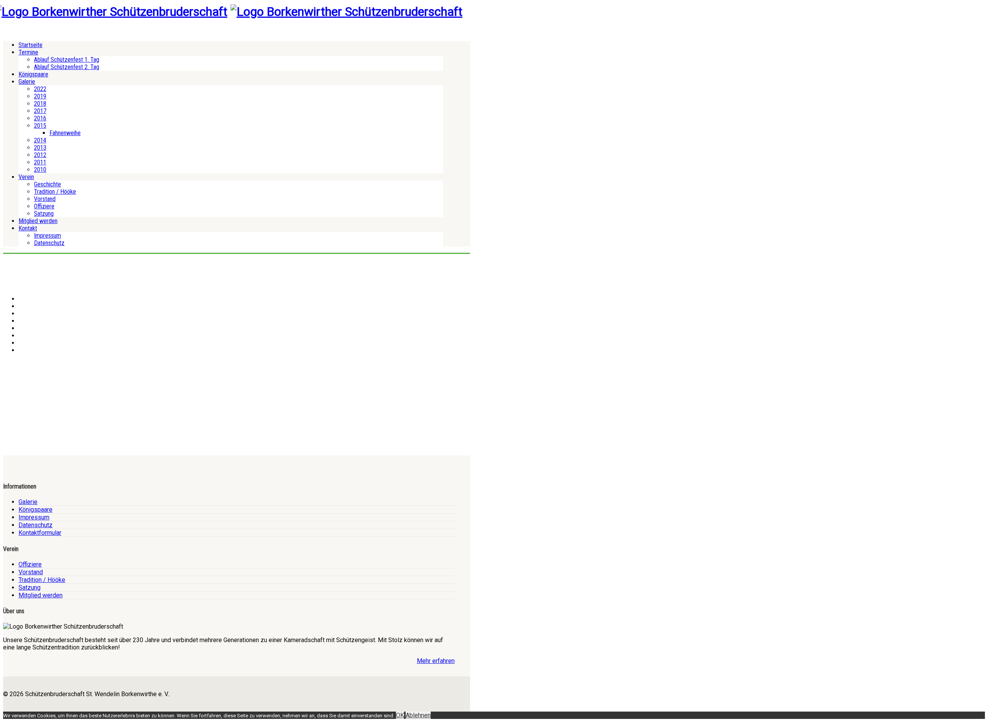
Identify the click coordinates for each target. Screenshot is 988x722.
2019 (40, 96)
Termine (28, 52)
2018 (40, 103)
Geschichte (47, 184)
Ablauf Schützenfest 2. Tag (66, 67)
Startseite (30, 45)
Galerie (27, 81)
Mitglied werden (38, 221)
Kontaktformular (40, 532)
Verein (26, 177)
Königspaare (33, 74)
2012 (40, 155)
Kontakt (28, 228)
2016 (40, 118)
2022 (40, 89)
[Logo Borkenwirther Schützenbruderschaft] (346, 11)
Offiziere (44, 206)
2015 (40, 125)
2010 (40, 169)
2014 (40, 140)
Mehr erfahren (436, 661)
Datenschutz (49, 243)
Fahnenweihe (65, 133)
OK (400, 715)
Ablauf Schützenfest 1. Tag (66, 59)
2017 (40, 111)
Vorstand (45, 199)
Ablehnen (418, 715)
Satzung (44, 213)
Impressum (47, 235)
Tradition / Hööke (55, 191)
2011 (40, 162)
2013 (40, 147)
